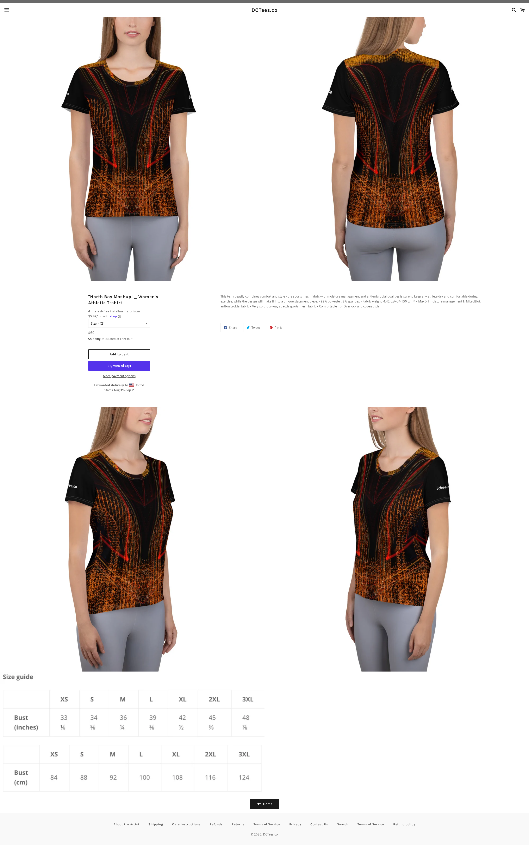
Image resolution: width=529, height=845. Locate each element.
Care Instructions (186, 824)
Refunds (216, 824)
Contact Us (319, 824)
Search (342, 824)
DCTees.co (264, 10)
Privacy (295, 824)
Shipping (94, 339)
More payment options (119, 376)
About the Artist (126, 824)
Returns (238, 824)
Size (94, 323)
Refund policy (404, 824)
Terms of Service (267, 824)
